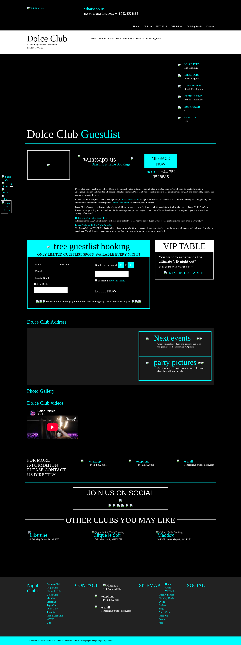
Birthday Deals (194, 26)
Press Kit (163, 615)
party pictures (175, 362)
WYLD (50, 619)
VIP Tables (176, 26)
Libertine (51, 601)
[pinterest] (200, 611)
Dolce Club (52, 594)
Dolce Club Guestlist (130, 199)
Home (136, 26)
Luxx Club (52, 608)
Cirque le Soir (54, 591)
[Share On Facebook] (7, 180)
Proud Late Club (55, 615)
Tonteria (51, 612)
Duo (49, 622)
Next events (173, 338)
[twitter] (200, 598)
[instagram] (200, 605)
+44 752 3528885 (164, 174)
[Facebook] (200, 589)
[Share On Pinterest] (6, 206)
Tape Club (52, 605)
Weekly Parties (166, 594)
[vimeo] (200, 625)
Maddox (51, 598)
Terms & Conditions (64, 641)
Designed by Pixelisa (104, 641)
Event (162, 601)
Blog (161, 608)
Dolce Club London (120, 202)
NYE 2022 (161, 26)
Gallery (162, 605)
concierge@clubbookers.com (199, 464)
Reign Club (52, 587)
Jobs (161, 622)
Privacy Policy (117, 280)
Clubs (147, 26)
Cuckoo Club (53, 584)
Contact (210, 26)
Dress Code (165, 612)
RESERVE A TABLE (186, 273)
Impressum (90, 641)
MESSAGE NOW (161, 161)
